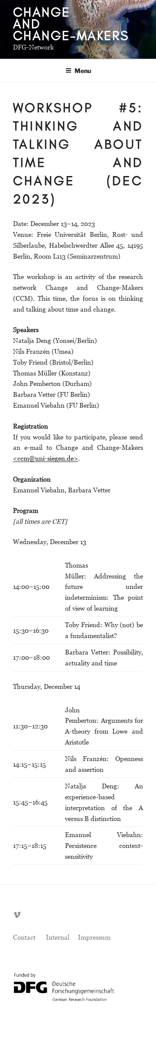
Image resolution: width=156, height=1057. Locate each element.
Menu (83, 70)
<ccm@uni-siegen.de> (45, 458)
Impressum (94, 937)
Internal (57, 937)
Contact (24, 937)
